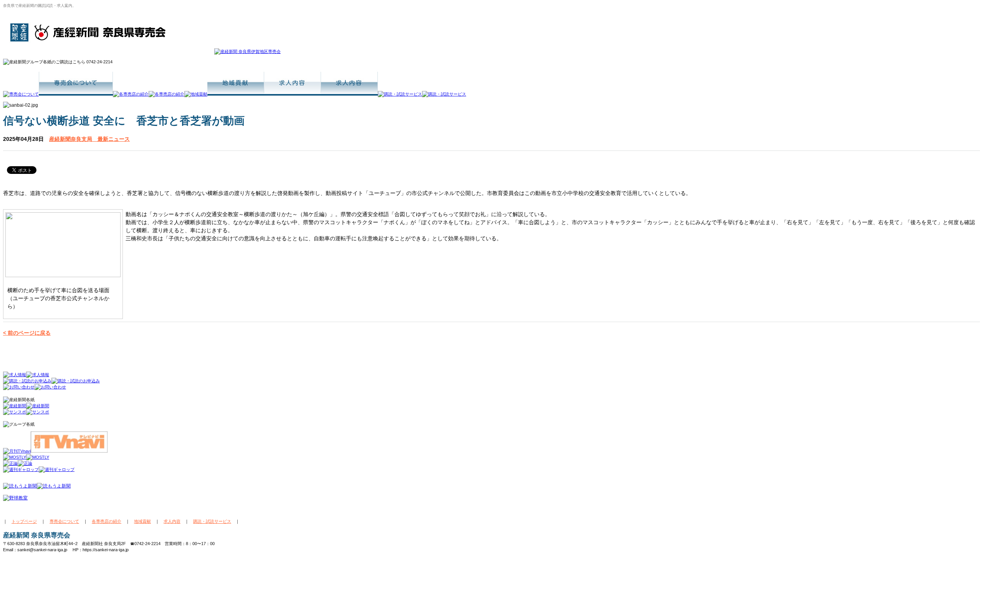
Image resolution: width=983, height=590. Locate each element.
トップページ (24, 521)
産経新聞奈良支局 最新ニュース (89, 139)
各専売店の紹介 (106, 521)
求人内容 (172, 521)
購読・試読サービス (212, 521)
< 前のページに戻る (27, 333)
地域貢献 (142, 521)
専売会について (64, 521)
